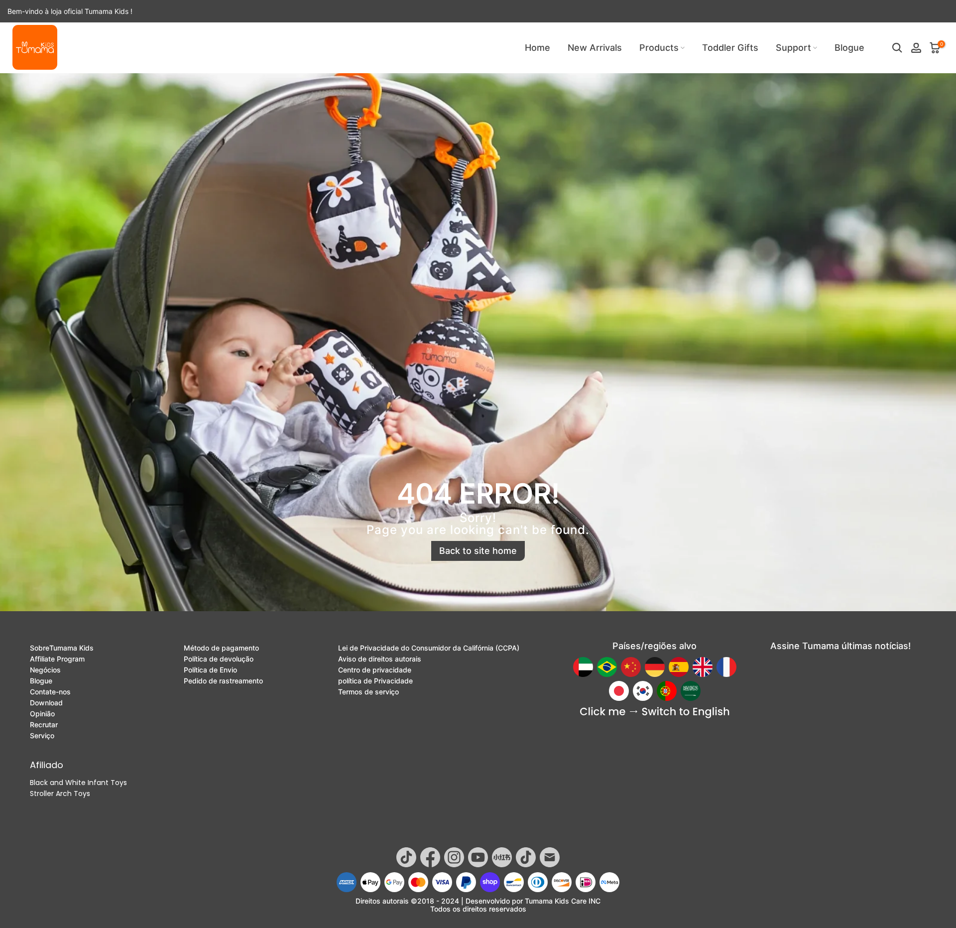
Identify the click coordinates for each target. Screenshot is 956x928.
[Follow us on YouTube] (478, 857)
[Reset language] (654, 712)
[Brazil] (607, 667)
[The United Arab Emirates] (583, 667)
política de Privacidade (375, 681)
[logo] (34, 47)
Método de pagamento (221, 648)
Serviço (42, 736)
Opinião (42, 714)
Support (793, 47)
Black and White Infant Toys (78, 783)
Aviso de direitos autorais (379, 659)
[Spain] (679, 667)
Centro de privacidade (374, 670)
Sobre (62, 648)
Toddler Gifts (730, 47)
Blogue (849, 47)
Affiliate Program (57, 659)
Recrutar (44, 725)
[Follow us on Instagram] (454, 857)
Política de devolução (218, 659)
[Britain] (703, 667)
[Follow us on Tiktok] (406, 857)
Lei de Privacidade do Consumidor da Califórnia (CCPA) (428, 648)
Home (537, 47)
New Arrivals (595, 47)
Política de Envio (210, 670)
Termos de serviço (368, 692)
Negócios (45, 670)
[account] (916, 47)
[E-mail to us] (550, 857)
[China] (631, 667)
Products (659, 47)
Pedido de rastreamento (223, 681)
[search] (897, 47)
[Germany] (655, 667)
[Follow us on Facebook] (430, 857)
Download (46, 703)
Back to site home (478, 550)
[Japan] (619, 691)
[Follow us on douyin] (526, 857)
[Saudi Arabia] (691, 691)
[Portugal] (667, 691)
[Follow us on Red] (502, 857)
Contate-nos (50, 692)
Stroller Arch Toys (60, 793)
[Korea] (643, 691)
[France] (726, 667)
